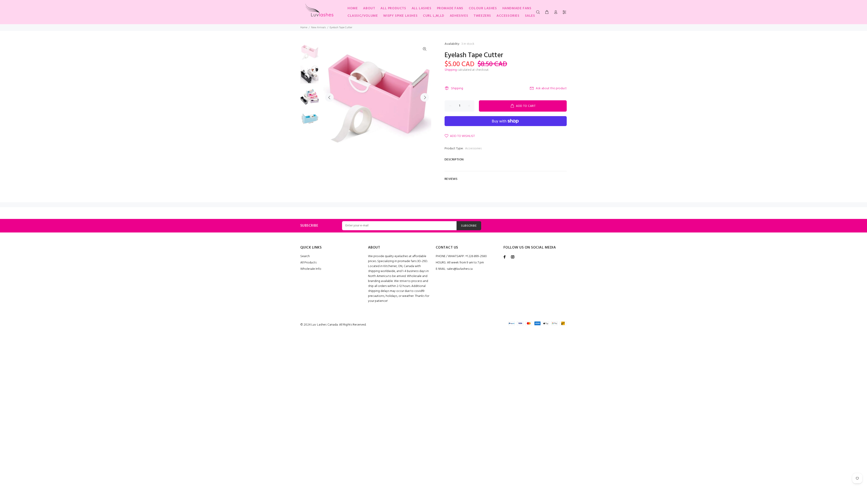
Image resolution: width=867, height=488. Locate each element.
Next (424, 97)
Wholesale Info (310, 269)
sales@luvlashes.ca (460, 269)
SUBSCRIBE (469, 225)
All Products (308, 262)
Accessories (473, 148)
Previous (329, 97)
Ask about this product (551, 88)
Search (305, 256)
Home (303, 27)
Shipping (451, 70)
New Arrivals (318, 27)
